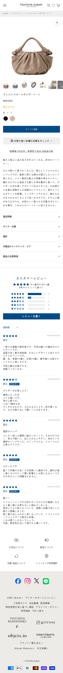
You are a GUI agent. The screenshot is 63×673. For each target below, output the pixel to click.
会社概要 (34, 603)
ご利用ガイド (20, 603)
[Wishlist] (53, 5)
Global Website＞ (24, 648)
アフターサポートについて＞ (40, 597)
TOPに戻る (38, 610)
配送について (46, 547)
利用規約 (25, 610)
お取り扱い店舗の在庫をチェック (31, 141)
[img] (10, 336)
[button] (18, 294)
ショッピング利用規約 (46, 563)
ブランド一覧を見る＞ (31, 643)
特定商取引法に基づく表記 (20, 607)
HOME (5, 13)
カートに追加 (31, 129)
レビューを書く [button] (31, 316)
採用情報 (45, 603)
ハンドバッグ (16, 13)
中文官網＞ (43, 648)
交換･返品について (16, 563)
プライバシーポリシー (47, 607)
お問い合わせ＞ (15, 597)
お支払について (16, 547)
